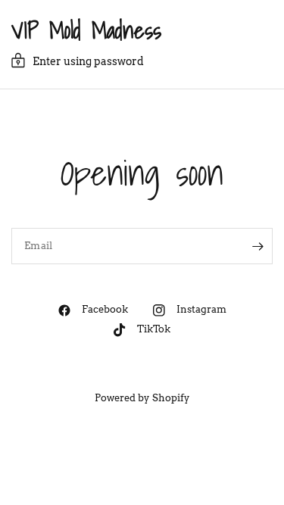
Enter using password (88, 61)
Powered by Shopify (142, 398)
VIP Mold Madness (86, 30)
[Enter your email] (257, 246)
